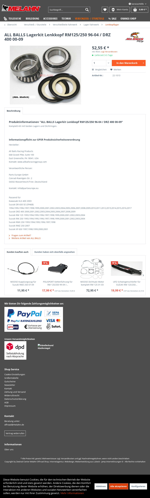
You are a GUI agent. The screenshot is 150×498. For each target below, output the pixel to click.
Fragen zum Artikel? (21, 235)
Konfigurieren (138, 486)
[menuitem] (69, 10)
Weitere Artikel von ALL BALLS (26, 238)
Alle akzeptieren (118, 486)
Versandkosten (67, 458)
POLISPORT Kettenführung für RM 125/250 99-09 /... (58, 283)
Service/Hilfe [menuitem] (137, 3)
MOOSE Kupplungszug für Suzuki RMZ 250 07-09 (23, 283)
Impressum (10, 405)
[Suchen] (87, 10)
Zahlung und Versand (15, 391)
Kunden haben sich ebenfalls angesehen (54, 252)
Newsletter (9, 385)
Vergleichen (100, 69)
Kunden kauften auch (17, 252)
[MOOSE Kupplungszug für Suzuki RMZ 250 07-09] (23, 268)
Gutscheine (10, 381)
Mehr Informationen (72, 493)
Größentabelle (11, 378)
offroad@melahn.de (14, 424)
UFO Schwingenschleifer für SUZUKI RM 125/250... (126, 283)
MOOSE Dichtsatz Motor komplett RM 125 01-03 (92, 283)
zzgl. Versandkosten (109, 51)
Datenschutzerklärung (15, 399)
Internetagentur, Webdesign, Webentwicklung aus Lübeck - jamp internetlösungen (85, 461)
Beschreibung (13, 110)
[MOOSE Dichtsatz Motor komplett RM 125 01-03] (92, 268)
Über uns (8, 449)
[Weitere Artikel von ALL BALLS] (134, 37)
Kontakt (8, 388)
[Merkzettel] (105, 10)
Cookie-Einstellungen (14, 374)
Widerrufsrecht (11, 395)
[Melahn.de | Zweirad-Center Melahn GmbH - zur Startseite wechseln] (21, 10)
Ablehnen (101, 486)
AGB (6, 402)
